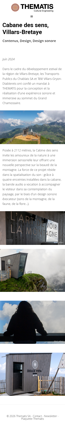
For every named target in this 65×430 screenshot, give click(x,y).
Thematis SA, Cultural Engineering (33, 8)
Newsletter (50, 416)
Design (25, 41)
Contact (37, 416)
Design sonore (44, 41)
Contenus (10, 41)
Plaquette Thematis (32, 419)
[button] (32, 16)
